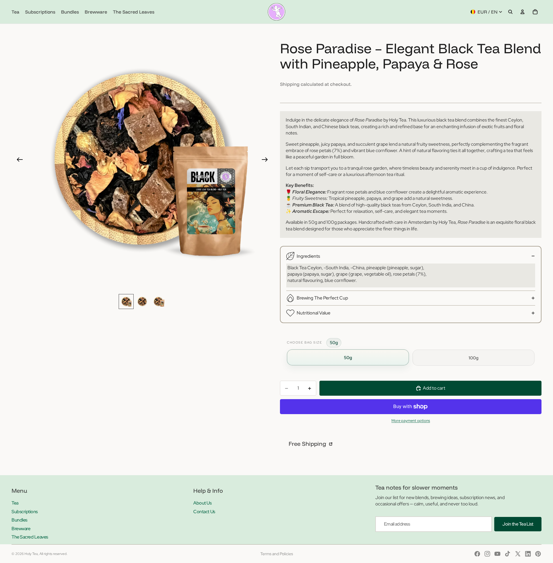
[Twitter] (517, 553)
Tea (15, 503)
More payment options (410, 420)
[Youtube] (497, 553)
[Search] (510, 11)
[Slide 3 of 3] (158, 301)
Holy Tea (31, 553)
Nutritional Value (313, 313)
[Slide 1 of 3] (126, 301)
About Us (202, 503)
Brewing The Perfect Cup (322, 298)
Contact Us (204, 512)
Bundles (19, 520)
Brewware (21, 529)
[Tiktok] (507, 553)
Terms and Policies (276, 553)
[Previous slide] (18, 160)
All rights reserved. (53, 553)
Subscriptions (25, 512)
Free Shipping (308, 443)
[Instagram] (487, 553)
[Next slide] (266, 160)
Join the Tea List (517, 524)
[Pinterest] (538, 553)
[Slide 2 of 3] (142, 301)
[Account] (522, 11)
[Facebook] (477, 553)
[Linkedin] (527, 553)
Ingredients (308, 256)
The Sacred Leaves (30, 537)
